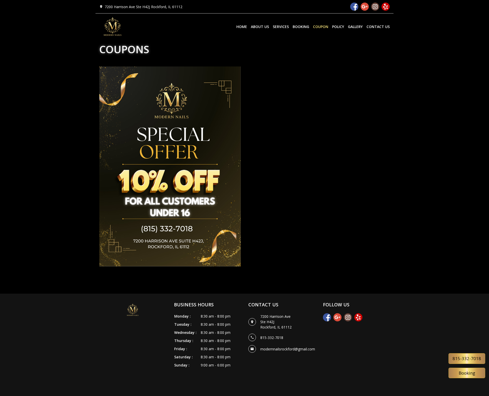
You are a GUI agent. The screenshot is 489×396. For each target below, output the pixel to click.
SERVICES (281, 26)
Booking (467, 373)
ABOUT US (260, 26)
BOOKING (301, 26)
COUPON (320, 26)
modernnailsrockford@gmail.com (287, 349)
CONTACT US (378, 26)
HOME (241, 26)
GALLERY (355, 26)
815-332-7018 (467, 358)
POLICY (338, 26)
